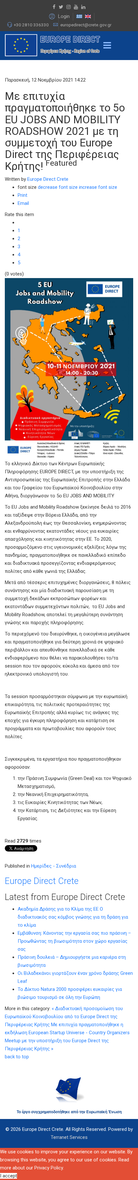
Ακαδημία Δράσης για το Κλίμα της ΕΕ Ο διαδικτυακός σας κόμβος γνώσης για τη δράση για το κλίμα (73, 917)
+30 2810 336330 (31, 24)
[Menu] (107, 45)
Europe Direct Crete (47, 179)
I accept (8, 1176)
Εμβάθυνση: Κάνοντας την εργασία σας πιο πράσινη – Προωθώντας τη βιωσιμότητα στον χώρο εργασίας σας (74, 941)
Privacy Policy (48, 1168)
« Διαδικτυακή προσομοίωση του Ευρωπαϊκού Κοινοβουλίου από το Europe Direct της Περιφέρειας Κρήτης (64, 1016)
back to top (17, 1057)
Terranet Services (69, 1137)
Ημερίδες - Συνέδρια (53, 866)
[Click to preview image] (69, 369)
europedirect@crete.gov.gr (85, 24)
